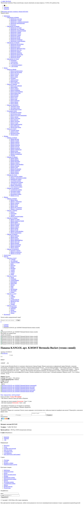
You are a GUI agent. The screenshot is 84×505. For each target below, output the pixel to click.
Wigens (12, 313)
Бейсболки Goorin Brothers (17, 41)
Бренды (6, 256)
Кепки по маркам (12, 84)
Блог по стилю (8, 450)
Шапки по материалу (13, 249)
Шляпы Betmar (14, 160)
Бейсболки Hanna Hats (16, 54)
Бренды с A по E (11, 258)
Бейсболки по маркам (13, 26)
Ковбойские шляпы (15, 179)
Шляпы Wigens (14, 173)
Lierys (12, 298)
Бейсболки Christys (15, 33)
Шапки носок (14, 204)
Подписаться (4, 497)
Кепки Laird (13, 99)
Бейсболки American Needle (18, 30)
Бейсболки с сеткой (15, 20)
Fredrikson (13, 279)
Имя (2, 493)
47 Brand (12, 259)
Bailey (12, 264)
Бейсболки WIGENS (16, 53)
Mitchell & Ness (14, 301)
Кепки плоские (14, 74)
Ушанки (12, 215)
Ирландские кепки (15, 127)
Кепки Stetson (14, 102)
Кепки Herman (14, 94)
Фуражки (13, 78)
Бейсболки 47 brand (15, 27)
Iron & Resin (13, 289)
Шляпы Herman (14, 166)
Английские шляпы (16, 183)
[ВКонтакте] (2, 419)
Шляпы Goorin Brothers (16, 164)
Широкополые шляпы (10, 479)
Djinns (12, 274)
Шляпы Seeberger (15, 170)
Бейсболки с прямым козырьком (19, 22)
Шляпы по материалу (13, 188)
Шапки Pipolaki (14, 243)
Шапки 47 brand (14, 219)
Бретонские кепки (15, 114)
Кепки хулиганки (15, 118)
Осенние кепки (14, 130)
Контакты (6, 445)
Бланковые (13, 60)
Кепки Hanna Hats (15, 93)
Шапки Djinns (14, 228)
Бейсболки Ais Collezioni (17, 29)
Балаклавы (13, 213)
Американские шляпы (16, 182)
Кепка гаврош (14, 117)
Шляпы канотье (14, 143)
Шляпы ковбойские (15, 149)
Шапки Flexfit (14, 230)
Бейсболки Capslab (15, 32)
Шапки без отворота (16, 207)
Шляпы (6, 136)
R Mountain (13, 307)
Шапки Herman (14, 235)
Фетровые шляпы (15, 191)
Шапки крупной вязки (16, 216)
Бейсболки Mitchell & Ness (17, 48)
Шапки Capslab (14, 225)
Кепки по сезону (11, 128)
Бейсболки (7, 16)
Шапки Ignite (14, 237)
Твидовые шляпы (15, 192)
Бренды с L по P (11, 293)
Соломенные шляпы (16, 189)
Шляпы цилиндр (15, 148)
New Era (12, 302)
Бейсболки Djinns (15, 36)
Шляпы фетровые (15, 152)
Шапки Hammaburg (15, 232)
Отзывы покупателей (10, 448)
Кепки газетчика (15, 121)
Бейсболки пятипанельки (17, 23)
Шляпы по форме (12, 137)
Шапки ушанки (14, 203)
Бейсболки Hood (15, 57)
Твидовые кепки (15, 108)
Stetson (12, 310)
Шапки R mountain (15, 244)
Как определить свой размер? (10, 395)
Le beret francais (14, 299)
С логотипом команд (16, 65)
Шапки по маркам (12, 218)
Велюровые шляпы (15, 194)
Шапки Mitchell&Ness (16, 240)
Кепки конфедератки (16, 124)
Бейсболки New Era (15, 50)
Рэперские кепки (8, 471)
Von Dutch (13, 311)
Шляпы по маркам (12, 157)
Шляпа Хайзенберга (16, 185)
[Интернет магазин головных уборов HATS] (14, 11)
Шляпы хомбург (15, 142)
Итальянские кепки (15, 112)
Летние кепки (14, 134)
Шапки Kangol (14, 238)
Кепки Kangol (14, 96)
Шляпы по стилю (12, 175)
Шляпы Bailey (14, 158)
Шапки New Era (15, 241)
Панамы (12, 155)
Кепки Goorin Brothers (16, 91)
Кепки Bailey (14, 87)
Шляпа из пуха (14, 195)
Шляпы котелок (14, 146)
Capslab (12, 270)
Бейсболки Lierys (15, 47)
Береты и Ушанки (12, 210)
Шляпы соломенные (16, 154)
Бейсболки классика (16, 19)
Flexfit (12, 277)
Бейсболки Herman (15, 56)
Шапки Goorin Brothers (16, 231)
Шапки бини (14, 200)
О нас (5, 447)
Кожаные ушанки (15, 250)
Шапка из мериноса (16, 252)
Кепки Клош (14, 81)
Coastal (12, 273)
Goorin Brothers (14, 280)
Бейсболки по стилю (13, 59)
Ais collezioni (14, 261)
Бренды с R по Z (11, 305)
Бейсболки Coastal (15, 35)
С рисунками (14, 66)
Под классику (14, 63)
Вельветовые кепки (15, 109)
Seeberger (13, 308)
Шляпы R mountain (15, 169)
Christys (12, 271)
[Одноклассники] (5, 419)
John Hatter (13, 290)
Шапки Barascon (15, 224)
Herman (12, 284)
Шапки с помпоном (16, 201)
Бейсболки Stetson (15, 51)
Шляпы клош (14, 151)
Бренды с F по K (11, 276)
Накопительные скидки (10, 464)
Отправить (49, 415)
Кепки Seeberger (15, 100)
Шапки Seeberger (15, 246)
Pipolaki (12, 304)
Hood (11, 286)
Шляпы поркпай (15, 145)
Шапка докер (14, 206)
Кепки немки (14, 76)
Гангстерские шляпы (16, 186)
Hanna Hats (13, 283)
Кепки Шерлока (14, 82)
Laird (11, 295)
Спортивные (14, 62)
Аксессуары (7, 255)
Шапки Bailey (14, 222)
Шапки (6, 197)
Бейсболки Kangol (15, 45)
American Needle (15, 262)
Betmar (12, 267)
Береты (12, 212)
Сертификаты (8, 453)
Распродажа (7, 488)
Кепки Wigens (14, 103)
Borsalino (13, 268)
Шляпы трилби (14, 140)
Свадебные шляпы (15, 180)
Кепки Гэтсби (14, 123)
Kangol (12, 292)
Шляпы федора (14, 139)
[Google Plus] (7, 419)
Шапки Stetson (14, 247)
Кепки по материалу (13, 105)
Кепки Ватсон (14, 120)
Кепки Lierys (14, 97)
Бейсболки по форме (13, 17)
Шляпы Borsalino (15, 161)
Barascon (12, 265)
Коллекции (7, 314)
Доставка (6, 460)
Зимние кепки (14, 79)
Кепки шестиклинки (16, 72)
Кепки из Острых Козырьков (18, 115)
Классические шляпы (16, 176)
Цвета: (3, 384)
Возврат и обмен (8, 463)
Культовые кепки (12, 111)
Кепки (5, 68)
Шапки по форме (12, 198)
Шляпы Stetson (14, 172)
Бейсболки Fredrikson (16, 39)
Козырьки (13, 25)
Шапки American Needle (17, 221)
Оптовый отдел (8, 451)
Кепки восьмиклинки (16, 71)
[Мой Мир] (9, 419)
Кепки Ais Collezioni (16, 85)
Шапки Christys (14, 227)
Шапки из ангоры (15, 253)
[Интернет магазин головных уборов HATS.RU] (1, 420)
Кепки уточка (14, 75)
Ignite (11, 287)
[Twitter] (3, 419)
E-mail (2, 495)
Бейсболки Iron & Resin (17, 44)
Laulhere (12, 296)
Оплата (6, 461)
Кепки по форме (11, 69)
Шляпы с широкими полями (18, 178)
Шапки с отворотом (16, 209)
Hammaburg (13, 281)
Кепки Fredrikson (15, 90)
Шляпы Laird (14, 167)
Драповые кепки (15, 106)
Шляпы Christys (14, 163)
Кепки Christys (14, 88)
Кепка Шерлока (14, 126)
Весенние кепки (15, 133)
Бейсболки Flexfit (15, 38)
